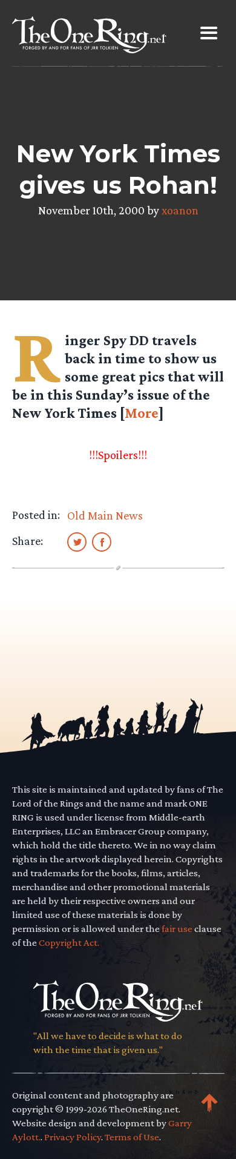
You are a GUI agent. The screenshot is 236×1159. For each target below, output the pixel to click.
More (142, 412)
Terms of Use (132, 1137)
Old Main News (105, 515)
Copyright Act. (69, 942)
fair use (177, 928)
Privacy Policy (72, 1137)
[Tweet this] (77, 541)
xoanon (180, 210)
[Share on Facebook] (101, 541)
